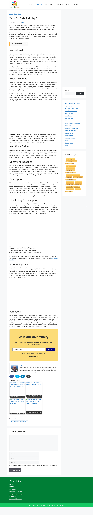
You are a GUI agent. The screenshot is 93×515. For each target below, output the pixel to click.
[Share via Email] (28, 376)
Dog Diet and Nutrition (71, 128)
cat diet (69, 177)
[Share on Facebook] (11, 376)
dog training (71, 165)
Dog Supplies (69, 135)
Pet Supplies (69, 143)
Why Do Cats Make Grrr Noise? (18, 421)
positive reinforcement (73, 175)
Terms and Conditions (15, 499)
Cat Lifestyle (69, 113)
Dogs (30, 4)
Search (67, 90)
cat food (78, 181)
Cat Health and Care (71, 111)
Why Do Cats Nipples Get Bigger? (19, 420)
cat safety (69, 186)
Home (11, 14)
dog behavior (71, 172)
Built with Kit (34, 356)
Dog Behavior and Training (73, 123)
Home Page (12, 489)
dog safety (78, 184)
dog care (70, 163)
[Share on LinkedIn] (22, 376)
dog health (70, 170)
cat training (70, 184)
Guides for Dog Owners (16, 494)
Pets (15, 14)
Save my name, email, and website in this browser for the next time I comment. (34, 465)
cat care (70, 159)
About (68, 4)
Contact (75, 4)
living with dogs (71, 179)
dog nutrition (70, 189)
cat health (70, 168)
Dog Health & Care (70, 130)
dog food (76, 186)
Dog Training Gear (70, 138)
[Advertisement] (34, 294)
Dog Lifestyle (69, 133)
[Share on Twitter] (17, 376)
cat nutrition (70, 181)
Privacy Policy (13, 496)
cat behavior (71, 161)
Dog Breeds (68, 125)
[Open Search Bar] (81, 4)
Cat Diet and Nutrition (71, 108)
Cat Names (68, 116)
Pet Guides (48, 4)
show (24, 43)
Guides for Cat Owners (16, 491)
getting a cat (69, 191)
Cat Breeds (68, 106)
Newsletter (60, 4)
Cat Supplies (69, 118)
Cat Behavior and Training (73, 103)
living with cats (78, 177)
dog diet (78, 189)
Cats (38, 4)
